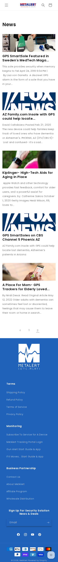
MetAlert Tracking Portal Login (24, 442)
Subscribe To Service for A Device (27, 434)
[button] (6, 5)
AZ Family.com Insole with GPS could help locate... (28, 116)
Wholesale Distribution (20, 498)
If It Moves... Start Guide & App (24, 456)
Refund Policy (14, 399)
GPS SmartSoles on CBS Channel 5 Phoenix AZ (22, 237)
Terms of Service (16, 407)
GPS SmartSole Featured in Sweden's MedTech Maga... (25, 58)
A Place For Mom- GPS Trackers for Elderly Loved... (26, 287)
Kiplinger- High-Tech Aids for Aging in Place (27, 175)
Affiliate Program (16, 491)
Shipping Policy (15, 392)
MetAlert (23, 560)
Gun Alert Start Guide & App (23, 449)
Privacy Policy (14, 414)
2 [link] (38, 330)
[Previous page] (20, 330)
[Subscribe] (48, 522)
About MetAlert (15, 484)
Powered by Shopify (37, 560)
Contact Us (13, 477)
